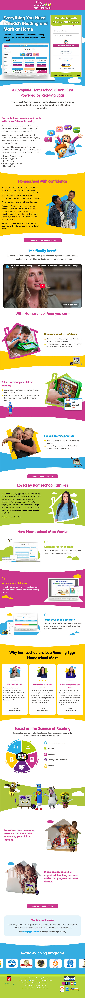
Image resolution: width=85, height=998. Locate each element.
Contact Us (25, 983)
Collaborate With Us (35, 983)
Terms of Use (46, 978)
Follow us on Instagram (63, 983)
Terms (68, 75)
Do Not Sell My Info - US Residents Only (35, 985)
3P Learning (9, 983)
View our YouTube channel (72, 983)
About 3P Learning (37, 978)
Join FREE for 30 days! (66, 45)
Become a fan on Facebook (69, 983)
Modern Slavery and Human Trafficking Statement (35, 988)
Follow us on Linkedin (75, 983)
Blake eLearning (9, 978)
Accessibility (45, 983)
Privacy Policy (76, 75)
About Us (27, 978)
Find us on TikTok (66, 983)
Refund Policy (48, 980)
